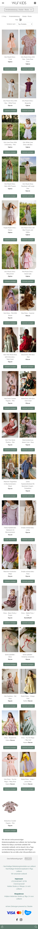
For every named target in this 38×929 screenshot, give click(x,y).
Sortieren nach (11, 24)
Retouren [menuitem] (28, 859)
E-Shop (4, 16)
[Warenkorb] (2, 927)
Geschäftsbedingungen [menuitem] (15, 859)
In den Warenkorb (10, 539)
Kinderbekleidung (14, 16)
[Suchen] (36, 927)
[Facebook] (17, 919)
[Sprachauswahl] (35, 3)
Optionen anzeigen (10, 69)
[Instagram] (21, 919)
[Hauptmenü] (3, 3)
